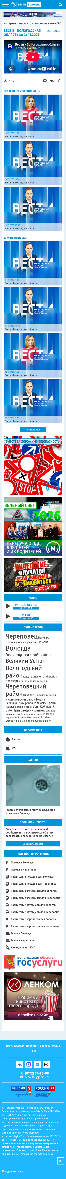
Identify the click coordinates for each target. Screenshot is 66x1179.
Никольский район (39, 717)
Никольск (29, 695)
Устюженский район (44, 676)
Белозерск (13, 681)
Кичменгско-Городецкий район (24, 714)
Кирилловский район (20, 699)
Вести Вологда (15, 1046)
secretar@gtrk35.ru (37, 1077)
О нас (33, 1051)
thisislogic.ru (47, 1153)
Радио (56, 1046)
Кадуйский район (46, 695)
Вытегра (43, 637)
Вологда (18, 648)
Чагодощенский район (34, 681)
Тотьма (40, 699)
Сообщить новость (33, 843)
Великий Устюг (25, 660)
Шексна (43, 642)
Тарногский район (16, 717)
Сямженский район (16, 720)
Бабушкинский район (19, 703)
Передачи (44, 1046)
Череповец (22, 636)
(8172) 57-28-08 (37, 1073)
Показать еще (33, 429)
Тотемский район (45, 703)
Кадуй (26, 676)
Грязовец (48, 714)
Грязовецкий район (29, 710)
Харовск (49, 710)
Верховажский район (39, 720)
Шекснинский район (21, 642)
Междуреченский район (19, 706)
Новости (31, 1046)
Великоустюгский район (28, 654)
